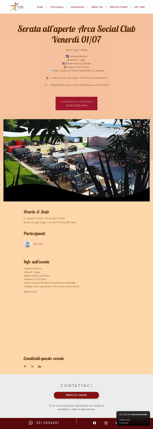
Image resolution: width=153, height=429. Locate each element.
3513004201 (48, 423)
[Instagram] (106, 423)
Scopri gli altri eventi (76, 105)
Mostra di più (30, 291)
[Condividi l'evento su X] (32, 366)
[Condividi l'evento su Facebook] (25, 366)
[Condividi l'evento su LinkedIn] (39, 366)
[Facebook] (94, 423)
